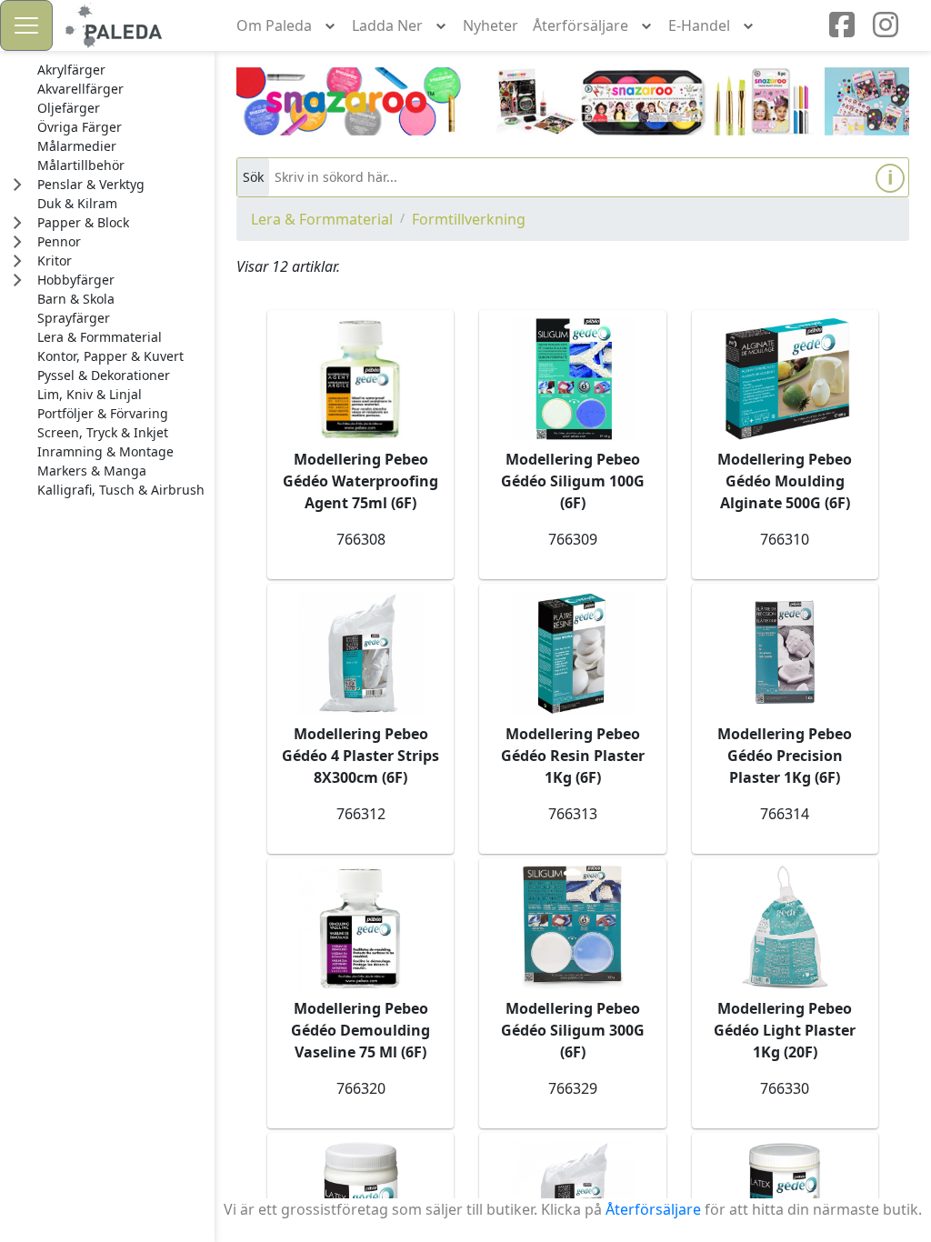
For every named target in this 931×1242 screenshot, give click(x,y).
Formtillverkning (469, 219)
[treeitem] (121, 70)
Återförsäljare (653, 1209)
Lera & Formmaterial (322, 219)
